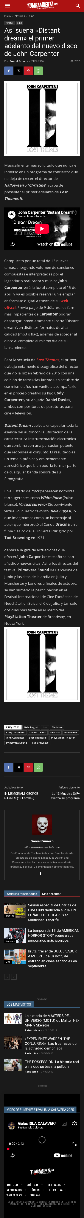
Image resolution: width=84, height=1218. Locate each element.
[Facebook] (8, 70)
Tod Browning (40, 742)
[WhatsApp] (38, 70)
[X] (18, 70)
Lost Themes (47, 359)
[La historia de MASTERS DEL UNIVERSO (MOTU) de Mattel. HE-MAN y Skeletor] (13, 1018)
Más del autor (51, 894)
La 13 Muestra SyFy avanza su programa (65, 796)
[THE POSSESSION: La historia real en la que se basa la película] (13, 1065)
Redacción (31, 1053)
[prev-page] (7, 977)
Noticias (20, 16)
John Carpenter (15, 737)
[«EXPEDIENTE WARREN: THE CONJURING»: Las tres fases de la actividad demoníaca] (13, 1042)
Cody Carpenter (15, 732)
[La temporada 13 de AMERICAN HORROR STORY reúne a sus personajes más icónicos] (15, 935)
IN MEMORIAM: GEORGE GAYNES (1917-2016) (21, 796)
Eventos (10, 915)
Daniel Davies (38, 732)
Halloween (70, 732)
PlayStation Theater (63, 737)
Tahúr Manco (33, 1030)
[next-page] (14, 977)
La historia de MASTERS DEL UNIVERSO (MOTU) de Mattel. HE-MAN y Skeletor (52, 1020)
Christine (57, 727)
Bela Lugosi (31, 727)
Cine (31, 16)
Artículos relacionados (22, 894)
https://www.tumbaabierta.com (42, 847)
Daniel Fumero (18, 61)
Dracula (55, 732)
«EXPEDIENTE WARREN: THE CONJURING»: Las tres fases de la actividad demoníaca (50, 1043)
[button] (7, 6)
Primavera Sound (16, 742)
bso (45, 727)
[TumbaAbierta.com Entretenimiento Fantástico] (42, 1172)
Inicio (7, 16)
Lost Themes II (38, 737)
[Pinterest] (28, 70)
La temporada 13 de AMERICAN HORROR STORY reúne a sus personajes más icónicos (53, 935)
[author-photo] (42, 835)
